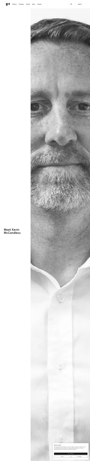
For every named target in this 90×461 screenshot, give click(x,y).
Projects (14, 4)
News (33, 4)
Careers (28, 4)
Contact (39, 4)
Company (21, 4)
